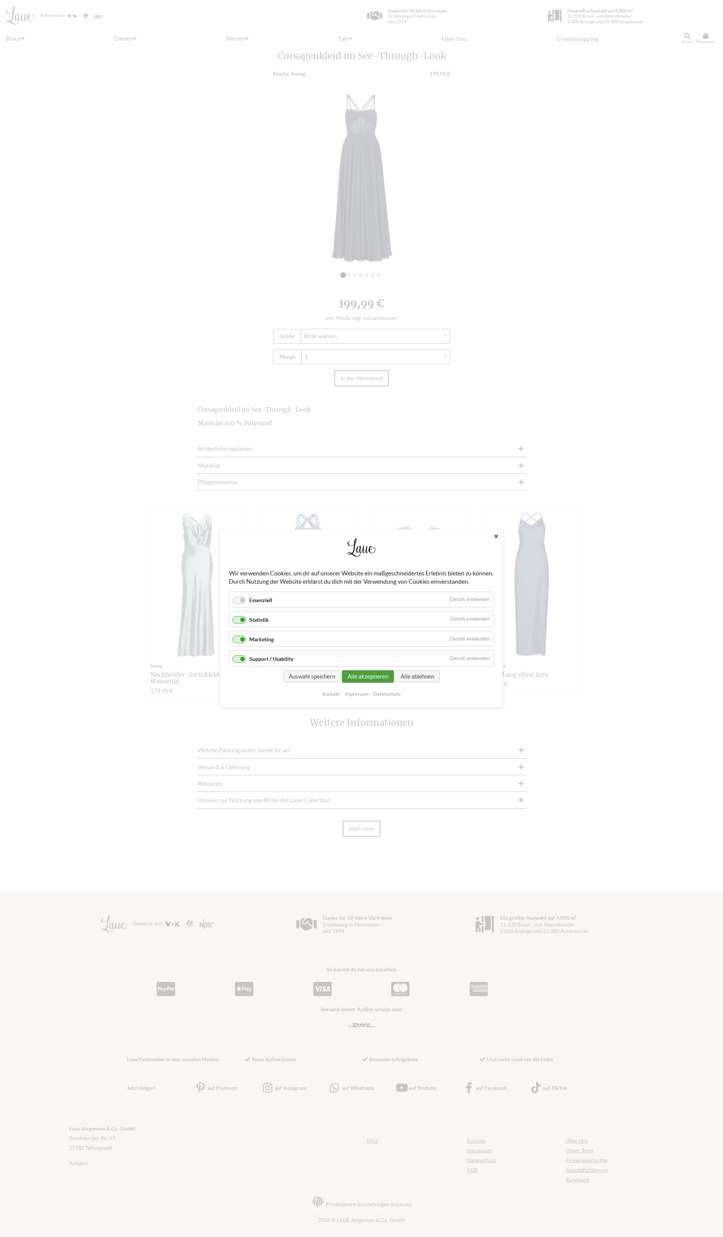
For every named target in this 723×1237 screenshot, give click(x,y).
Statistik (259, 620)
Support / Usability (271, 659)
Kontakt (331, 694)
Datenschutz (387, 694)
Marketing (261, 639)
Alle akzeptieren (368, 676)
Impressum (357, 694)
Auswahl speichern (312, 676)
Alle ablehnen (417, 676)
